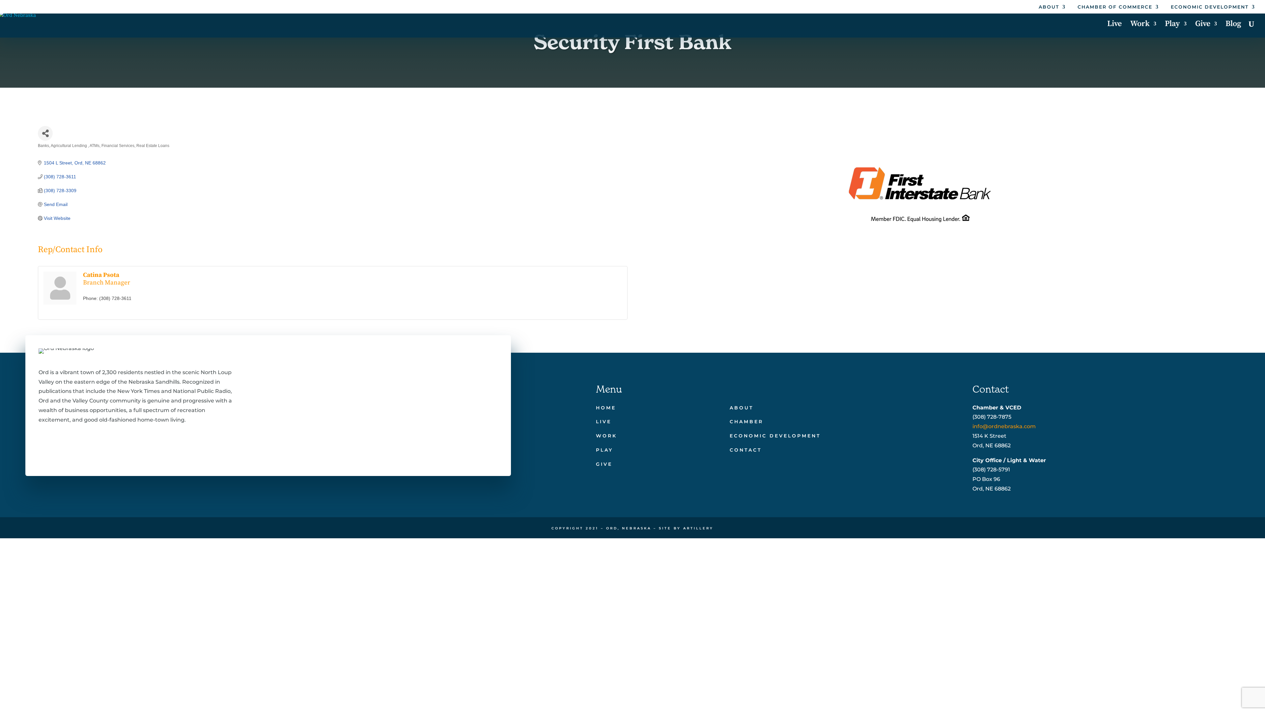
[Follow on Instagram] (84, 449)
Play (1172, 25)
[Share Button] (45, 133)
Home (606, 408)
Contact (746, 450)
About (1049, 7)
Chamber (746, 422)
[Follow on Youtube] (105, 449)
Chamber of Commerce (1115, 7)
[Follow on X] (63, 449)
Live (1114, 25)
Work (1140, 25)
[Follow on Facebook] (42, 449)
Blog (1233, 25)
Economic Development (1210, 7)
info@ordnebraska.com (1004, 426)
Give (1202, 25)
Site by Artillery (686, 528)
